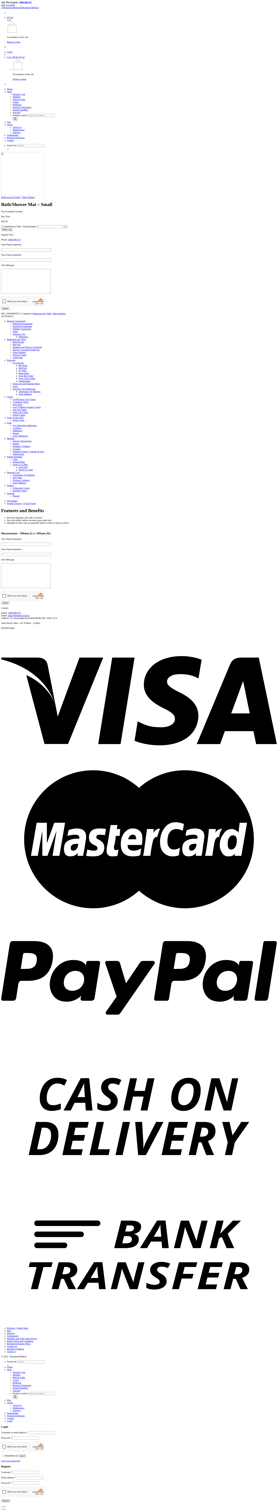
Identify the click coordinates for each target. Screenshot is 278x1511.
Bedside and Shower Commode (27, 347)
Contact (10, 140)
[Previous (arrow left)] (2, 1509)
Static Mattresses (20, 436)
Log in (22, 1456)
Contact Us (12, 1346)
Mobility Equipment (22, 329)
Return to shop (13, 42)
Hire (9, 122)
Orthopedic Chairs (21, 488)
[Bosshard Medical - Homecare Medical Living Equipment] (20, 7)
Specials (16, 112)
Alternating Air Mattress (30, 391)
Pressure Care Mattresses (24, 389)
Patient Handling (20, 110)
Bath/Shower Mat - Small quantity (20, 226)
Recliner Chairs (20, 491)
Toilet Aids (18, 357)
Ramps (16, 444)
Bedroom (17, 104)
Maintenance (18, 130)
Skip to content (8, 5)
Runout (16, 496)
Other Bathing (28, 197)
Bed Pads (23, 365)
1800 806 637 (25, 2)
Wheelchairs (18, 454)
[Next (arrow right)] (4, 1509)
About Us (17, 127)
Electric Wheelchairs (22, 441)
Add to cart (7, 230)
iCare (15, 386)
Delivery (17, 132)
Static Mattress (25, 394)
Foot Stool (17, 404)
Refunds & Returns (16, 138)
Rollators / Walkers (21, 446)
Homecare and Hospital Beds (26, 384)
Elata (9, 423)
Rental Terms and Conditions (20, 1341)
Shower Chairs (19, 355)
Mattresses (23, 337)
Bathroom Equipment (22, 324)
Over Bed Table (26, 376)
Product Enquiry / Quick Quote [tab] (21, 503)
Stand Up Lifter (26, 470)
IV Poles (22, 370)
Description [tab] (12, 501)
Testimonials (12, 135)
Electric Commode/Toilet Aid (26, 350)
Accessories (18, 363)
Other (15, 331)
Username (6, 1472)
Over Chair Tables (27, 378)
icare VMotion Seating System (27, 407)
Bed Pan (17, 344)
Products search (20, 115)
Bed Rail (23, 368)
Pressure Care (19, 94)
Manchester (24, 373)
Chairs (16, 102)
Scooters (17, 449)
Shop (9, 91)
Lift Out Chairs (20, 410)
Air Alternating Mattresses (25, 425)
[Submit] (8, 149)
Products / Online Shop (17, 1328)
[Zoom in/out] (4, 1506)
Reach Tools (18, 420)
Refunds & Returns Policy (19, 1344)
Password (6, 1438)
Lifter (15, 459)
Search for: (12, 145)
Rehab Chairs (19, 415)
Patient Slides (19, 462)
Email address (8, 1477)
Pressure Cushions (21, 480)
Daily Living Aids (15, 417)
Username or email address (14, 1432)
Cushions (17, 428)
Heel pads (17, 477)
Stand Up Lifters (20, 464)
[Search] (15, 119)
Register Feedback (15, 1349)
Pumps (16, 433)
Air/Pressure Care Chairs (24, 399)
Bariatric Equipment (22, 107)
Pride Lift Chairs (20, 412)
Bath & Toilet (19, 99)
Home (10, 89)
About (10, 125)
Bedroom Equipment (22, 326)
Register (5, 1501)
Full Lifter (23, 467)
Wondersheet (24, 381)
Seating (10, 485)
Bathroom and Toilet (10, 197)
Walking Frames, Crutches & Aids (28, 451)
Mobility (17, 97)
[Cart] (10, 17)
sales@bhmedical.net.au (19, 615)
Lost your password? (10, 1461)
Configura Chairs (21, 402)
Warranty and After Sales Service (22, 1338)
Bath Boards (18, 342)
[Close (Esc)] (2, 1506)
